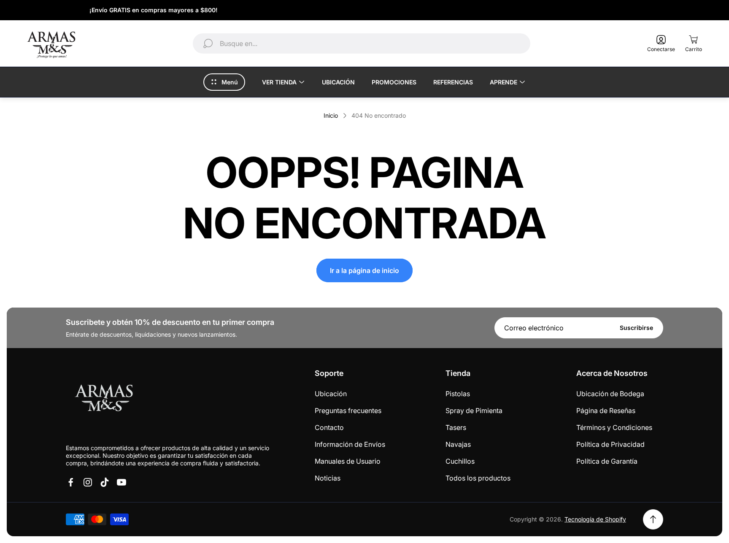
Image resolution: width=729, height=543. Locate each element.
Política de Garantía (606, 461)
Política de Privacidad (610, 444)
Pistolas (458, 393)
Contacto (329, 427)
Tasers (456, 427)
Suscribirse (636, 327)
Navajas (458, 444)
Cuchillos (460, 461)
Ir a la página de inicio (364, 270)
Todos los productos (478, 478)
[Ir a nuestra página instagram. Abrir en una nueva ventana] (88, 482)
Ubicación (331, 393)
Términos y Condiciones (614, 427)
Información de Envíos (350, 444)
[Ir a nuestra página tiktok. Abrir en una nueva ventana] (105, 482)
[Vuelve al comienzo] (653, 519)
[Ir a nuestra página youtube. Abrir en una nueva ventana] (121, 482)
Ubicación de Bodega (610, 393)
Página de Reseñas (605, 410)
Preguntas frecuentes (348, 410)
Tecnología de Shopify (595, 519)
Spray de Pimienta (474, 410)
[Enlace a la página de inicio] (104, 400)
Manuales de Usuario (348, 461)
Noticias (327, 478)
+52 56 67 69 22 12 (674, 10)
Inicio (331, 115)
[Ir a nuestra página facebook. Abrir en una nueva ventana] (71, 482)
